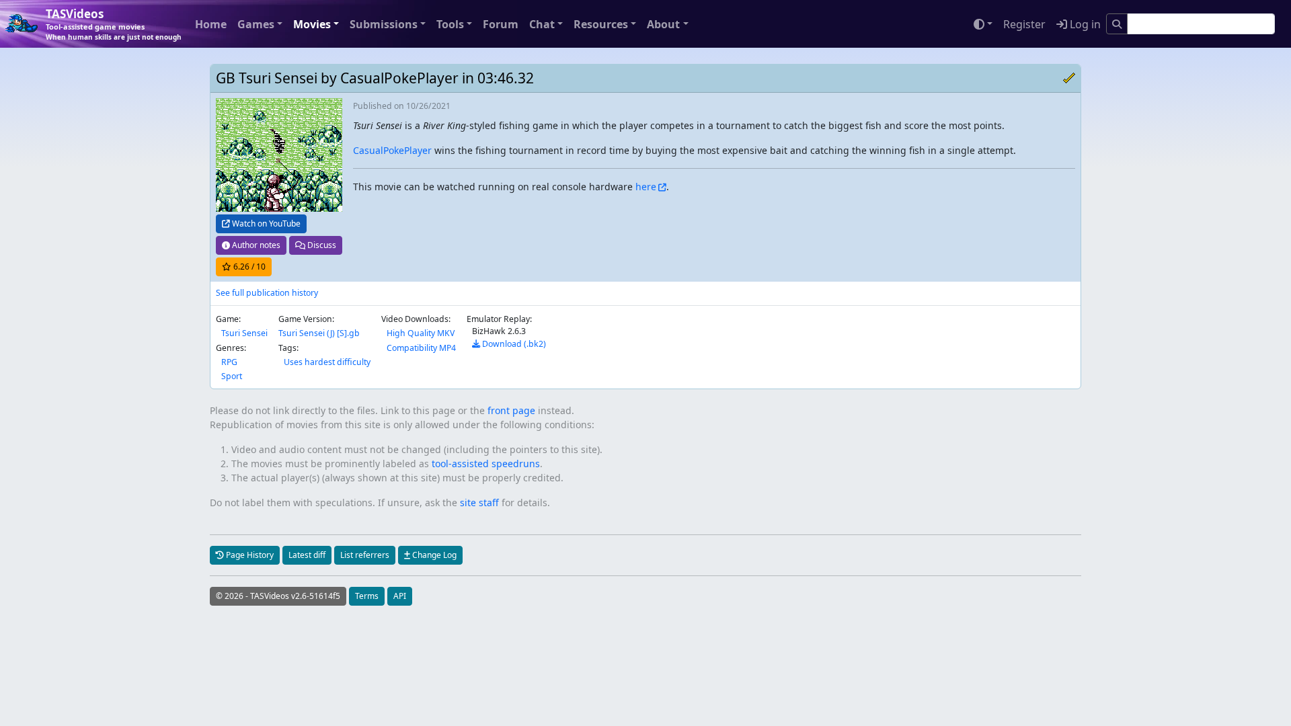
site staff (479, 502)
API (399, 596)
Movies (312, 24)
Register (1024, 24)
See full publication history (267, 292)
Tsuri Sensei (244, 333)
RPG (229, 362)
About (663, 24)
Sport (231, 376)
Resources (601, 24)
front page (511, 410)
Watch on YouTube (265, 223)
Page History (249, 555)
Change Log (433, 555)
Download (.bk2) (513, 344)
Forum (500, 24)
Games (255, 24)
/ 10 (249, 266)
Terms (367, 596)
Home (211, 24)
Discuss (320, 245)
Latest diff (306, 555)
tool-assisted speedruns (486, 463)
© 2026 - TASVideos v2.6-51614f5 (278, 596)
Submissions (384, 24)
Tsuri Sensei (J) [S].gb (319, 333)
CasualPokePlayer (392, 150)
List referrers (364, 555)
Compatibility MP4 (421, 348)
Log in (1084, 24)
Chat (542, 24)
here (645, 186)
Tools (450, 24)
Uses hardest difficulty (327, 362)
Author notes (255, 245)
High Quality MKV (421, 333)
